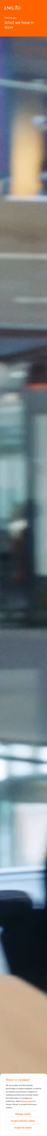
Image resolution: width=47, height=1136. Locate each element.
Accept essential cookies (23, 1120)
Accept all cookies (23, 1127)
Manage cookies (27, 1101)
